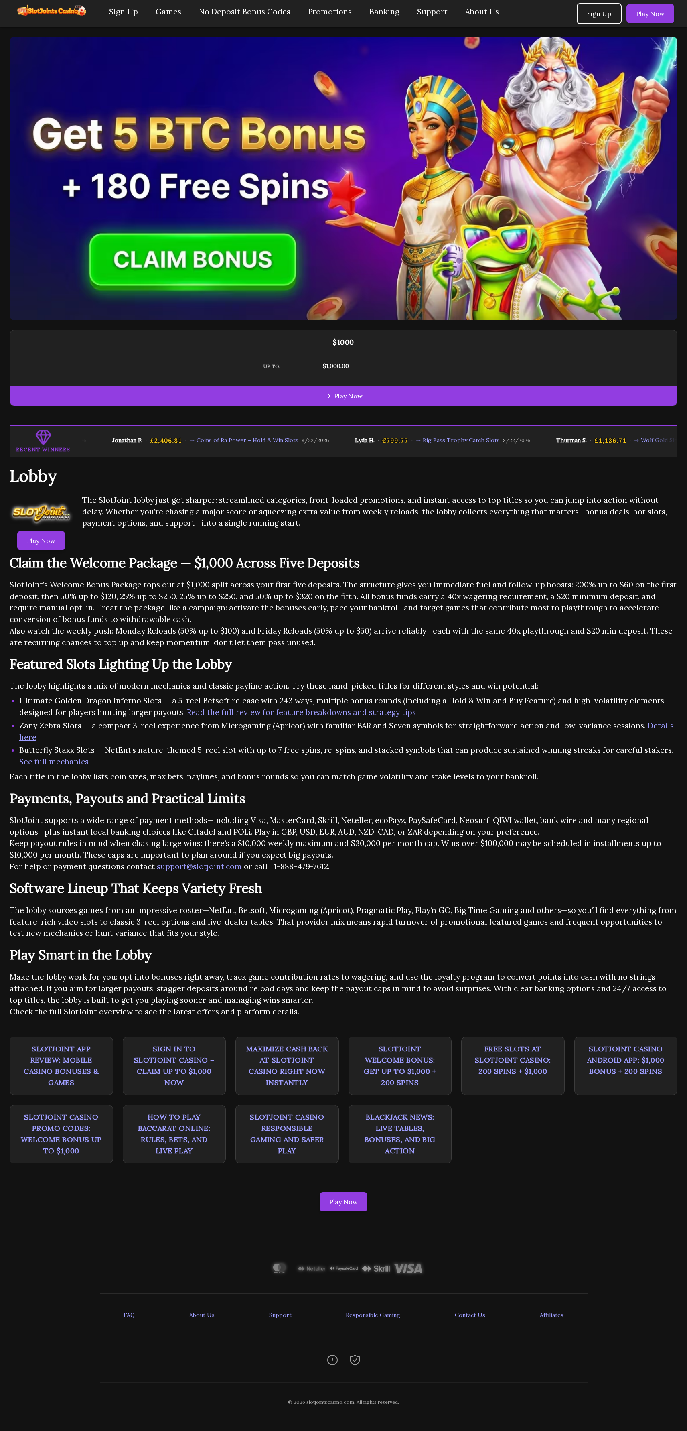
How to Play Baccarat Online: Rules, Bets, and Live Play (174, 1133)
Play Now (650, 14)
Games (168, 11)
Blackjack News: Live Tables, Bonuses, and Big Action (400, 1133)
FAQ (129, 1315)
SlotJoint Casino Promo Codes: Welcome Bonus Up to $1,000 (61, 1133)
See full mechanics (54, 761)
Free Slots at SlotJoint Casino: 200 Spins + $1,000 (513, 1060)
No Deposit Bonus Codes (244, 11)
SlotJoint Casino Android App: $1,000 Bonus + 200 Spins (626, 1060)
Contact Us (470, 1315)
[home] (53, 21)
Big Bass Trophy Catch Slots (431, 440)
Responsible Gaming (373, 1315)
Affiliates (551, 1315)
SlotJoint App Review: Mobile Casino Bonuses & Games (61, 1065)
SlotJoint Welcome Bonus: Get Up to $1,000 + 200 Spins (400, 1065)
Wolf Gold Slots (632, 440)
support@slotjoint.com (199, 866)
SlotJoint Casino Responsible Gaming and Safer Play (287, 1133)
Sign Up (123, 11)
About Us (482, 11)
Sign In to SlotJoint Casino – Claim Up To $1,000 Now (174, 1065)
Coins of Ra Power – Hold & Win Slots (218, 440)
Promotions (330, 11)
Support (432, 11)
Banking (384, 11)
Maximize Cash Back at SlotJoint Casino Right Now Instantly (287, 1065)
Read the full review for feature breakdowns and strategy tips (301, 712)
